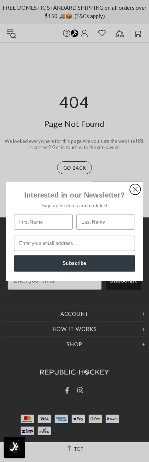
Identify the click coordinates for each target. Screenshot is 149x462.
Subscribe (74, 263)
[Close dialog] (135, 189)
